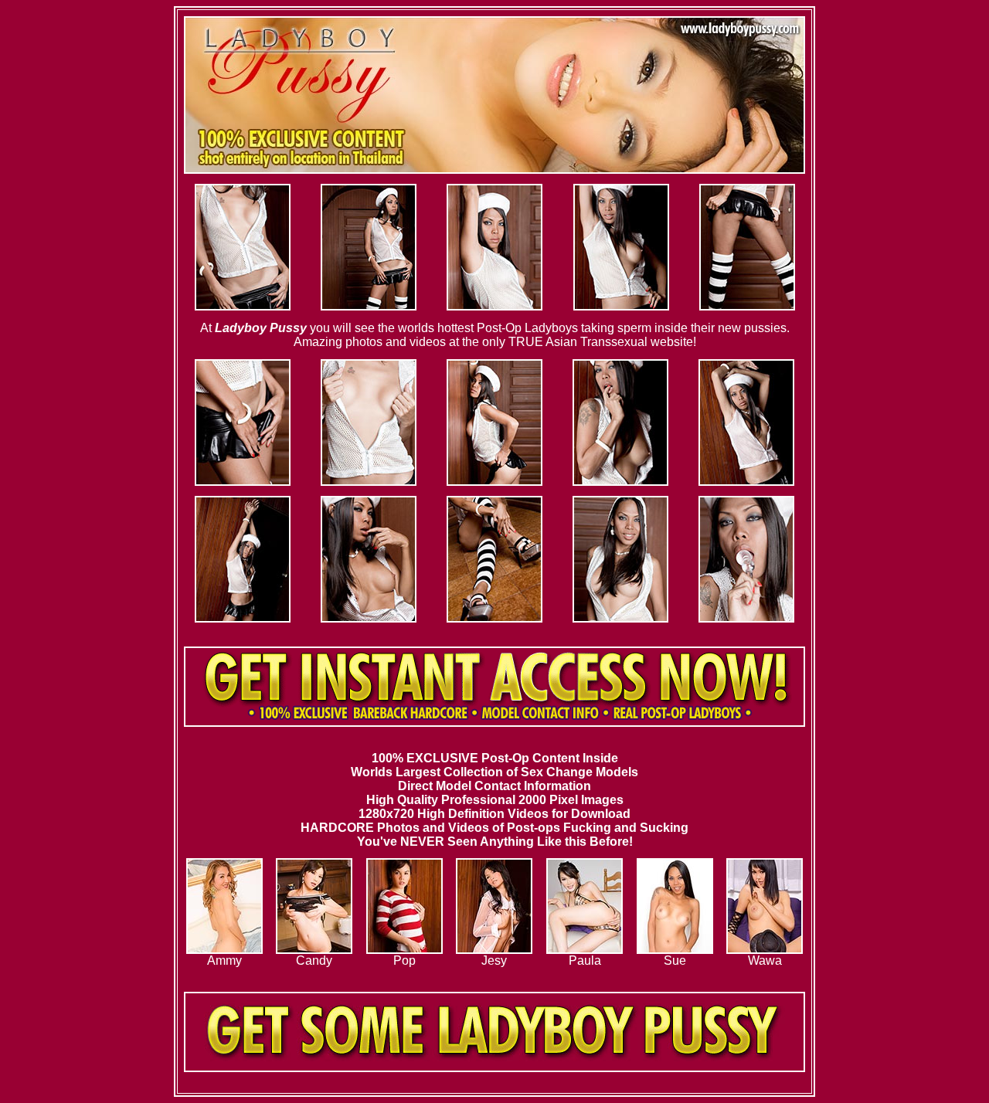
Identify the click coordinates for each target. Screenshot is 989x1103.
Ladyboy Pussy (261, 327)
